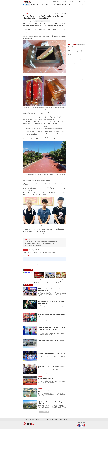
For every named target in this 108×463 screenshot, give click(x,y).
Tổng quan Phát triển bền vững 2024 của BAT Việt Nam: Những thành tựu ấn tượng (51, 328)
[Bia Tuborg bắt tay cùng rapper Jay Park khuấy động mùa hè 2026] (30, 304)
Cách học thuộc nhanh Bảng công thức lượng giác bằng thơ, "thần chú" (75, 51)
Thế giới (38, 4)
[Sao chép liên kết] (31, 21)
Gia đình (43, 4)
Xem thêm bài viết (44, 411)
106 (71, 73)
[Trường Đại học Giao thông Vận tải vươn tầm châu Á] (28, 275)
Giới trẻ (47, 4)
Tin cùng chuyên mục (28, 284)
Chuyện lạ (59, 4)
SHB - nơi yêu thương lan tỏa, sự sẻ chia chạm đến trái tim (51, 367)
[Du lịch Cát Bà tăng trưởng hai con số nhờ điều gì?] (30, 392)
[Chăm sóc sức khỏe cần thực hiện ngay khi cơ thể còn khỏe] (61, 275)
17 (82, 51)
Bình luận (25, 249)
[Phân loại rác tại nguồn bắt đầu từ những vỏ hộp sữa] (30, 317)
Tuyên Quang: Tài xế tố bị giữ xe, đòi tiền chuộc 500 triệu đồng (51, 341)
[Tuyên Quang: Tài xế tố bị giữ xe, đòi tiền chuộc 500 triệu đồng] (30, 343)
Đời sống (27, 4)
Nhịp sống (31, 13)
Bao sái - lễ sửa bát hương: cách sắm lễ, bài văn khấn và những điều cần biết (76, 80)
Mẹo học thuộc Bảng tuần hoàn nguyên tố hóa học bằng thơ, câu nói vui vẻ (76, 64)
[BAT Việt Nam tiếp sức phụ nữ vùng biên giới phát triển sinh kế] (30, 291)
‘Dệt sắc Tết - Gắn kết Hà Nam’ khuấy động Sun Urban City (51, 402)
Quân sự (64, 4)
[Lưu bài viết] (33, 21)
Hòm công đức (52, 252)
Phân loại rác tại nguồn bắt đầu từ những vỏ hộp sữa (51, 315)
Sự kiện (68, 4)
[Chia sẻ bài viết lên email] (28, 21)
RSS (84, 4)
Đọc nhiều (72, 44)
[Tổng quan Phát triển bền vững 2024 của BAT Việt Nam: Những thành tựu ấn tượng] (30, 330)
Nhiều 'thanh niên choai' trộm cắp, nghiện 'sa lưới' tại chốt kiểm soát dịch (39, 243)
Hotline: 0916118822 (65, 1)
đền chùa (35, 252)
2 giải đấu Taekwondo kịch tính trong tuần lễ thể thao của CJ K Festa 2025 (51, 354)
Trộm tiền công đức (43, 252)
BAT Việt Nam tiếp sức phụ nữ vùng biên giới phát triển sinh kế (50, 289)
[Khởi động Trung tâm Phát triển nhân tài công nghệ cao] (50, 275)
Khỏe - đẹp (53, 4)
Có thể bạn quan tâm (28, 269)
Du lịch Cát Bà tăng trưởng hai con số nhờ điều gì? (51, 390)
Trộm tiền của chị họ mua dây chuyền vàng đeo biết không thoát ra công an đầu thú (40, 241)
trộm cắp (29, 252)
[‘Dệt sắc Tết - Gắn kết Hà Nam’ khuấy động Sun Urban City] (30, 404)
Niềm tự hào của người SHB (45, 378)
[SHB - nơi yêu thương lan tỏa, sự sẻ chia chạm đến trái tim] (30, 369)
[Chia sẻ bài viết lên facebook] (24, 21)
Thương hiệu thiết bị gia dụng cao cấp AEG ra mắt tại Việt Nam (39, 281)
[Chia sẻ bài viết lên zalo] (26, 21)
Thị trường (33, 4)
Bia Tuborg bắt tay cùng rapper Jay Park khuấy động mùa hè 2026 (51, 302)
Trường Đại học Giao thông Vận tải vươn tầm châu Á (27, 281)
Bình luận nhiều (81, 44)
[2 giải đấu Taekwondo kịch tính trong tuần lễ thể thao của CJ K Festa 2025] (30, 356)
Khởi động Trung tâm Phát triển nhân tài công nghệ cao (49, 281)
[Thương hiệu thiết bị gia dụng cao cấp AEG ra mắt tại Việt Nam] (39, 275)
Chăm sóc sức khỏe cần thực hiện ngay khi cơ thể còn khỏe (61, 281)
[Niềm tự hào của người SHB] (30, 380)
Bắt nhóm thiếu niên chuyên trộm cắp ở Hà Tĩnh (33, 245)
